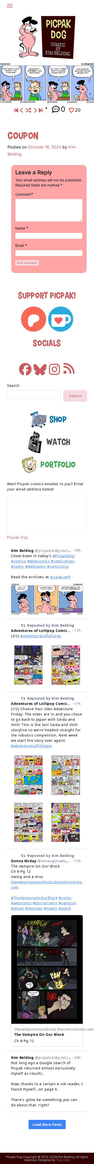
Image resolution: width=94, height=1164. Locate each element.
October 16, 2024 (44, 147)
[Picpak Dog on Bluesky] (40, 366)
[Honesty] (35, 110)
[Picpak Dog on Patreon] (33, 319)
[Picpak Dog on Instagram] (54, 366)
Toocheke (63, 1160)
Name (20, 228)
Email (19, 245)
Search (13, 385)
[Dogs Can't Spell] (16, 110)
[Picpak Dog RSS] (69, 366)
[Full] (40, 110)
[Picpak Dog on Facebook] (25, 366)
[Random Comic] (28, 110)
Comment (23, 194)
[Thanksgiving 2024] (22, 110)
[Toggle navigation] (10, 6)
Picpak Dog (17, 537)
